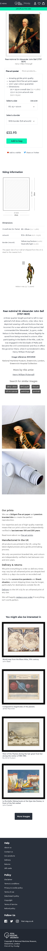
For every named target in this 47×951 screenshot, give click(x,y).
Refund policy (9, 908)
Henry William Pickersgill (23, 64)
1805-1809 (12, 387)
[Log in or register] (35, 3)
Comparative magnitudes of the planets (19, 707)
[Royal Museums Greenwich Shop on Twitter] (11, 922)
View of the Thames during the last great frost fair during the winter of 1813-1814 (23, 755)
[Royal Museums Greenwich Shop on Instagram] (17, 922)
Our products (9, 856)
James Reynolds (9, 709)
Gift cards (8, 868)
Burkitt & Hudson (9, 758)
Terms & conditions (11, 884)
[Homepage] (23, 3)
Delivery (5, 590)
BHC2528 (24, 387)
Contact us (8, 852)
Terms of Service (10, 904)
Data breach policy (11, 896)
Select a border (13, 115)
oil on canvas (11, 391)
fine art (36, 387)
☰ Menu (3, 3)
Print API (7, 946)
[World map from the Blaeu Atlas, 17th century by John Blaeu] (23, 639)
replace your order (24, 597)
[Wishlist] (39, 3)
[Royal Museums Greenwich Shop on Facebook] (5, 922)
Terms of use (9, 892)
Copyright (8, 900)
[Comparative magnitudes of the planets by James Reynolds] (23, 686)
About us (7, 847)
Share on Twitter (32, 153)
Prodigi (16, 946)
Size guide (33, 101)
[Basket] (43, 3)
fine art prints (27, 535)
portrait (36, 391)
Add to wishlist (15, 153)
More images (23, 816)
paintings (25, 391)
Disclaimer (8, 879)
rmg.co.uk (29, 921)
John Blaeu (7, 661)
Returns (7, 864)
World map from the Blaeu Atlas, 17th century (21, 659)
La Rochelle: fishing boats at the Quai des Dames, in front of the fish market (23, 802)
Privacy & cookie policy (13, 888)
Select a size (21, 101)
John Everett (7, 805)
